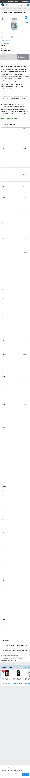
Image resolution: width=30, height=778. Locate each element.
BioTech (3, 45)
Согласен (25, 774)
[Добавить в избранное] (27, 23)
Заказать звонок (25, 1)
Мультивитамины (23, 8)
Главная (3, 8)
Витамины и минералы (12, 8)
